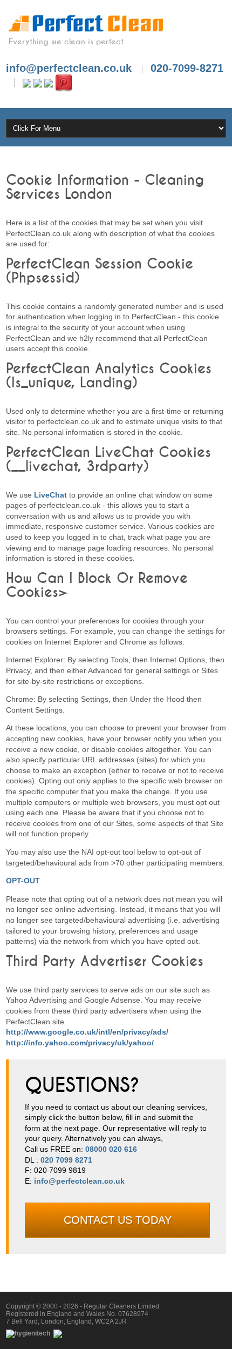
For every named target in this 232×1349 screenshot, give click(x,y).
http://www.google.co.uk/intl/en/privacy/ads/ (87, 1032)
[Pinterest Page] (63, 82)
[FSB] (58, 1333)
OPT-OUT (23, 880)
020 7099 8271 (66, 1160)
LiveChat (50, 495)
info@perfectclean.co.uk (79, 1181)
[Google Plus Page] (48, 82)
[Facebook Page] (27, 82)
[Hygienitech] (29, 1333)
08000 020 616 (111, 1149)
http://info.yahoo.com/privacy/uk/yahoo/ (80, 1042)
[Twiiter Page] (37, 82)
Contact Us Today (118, 1220)
